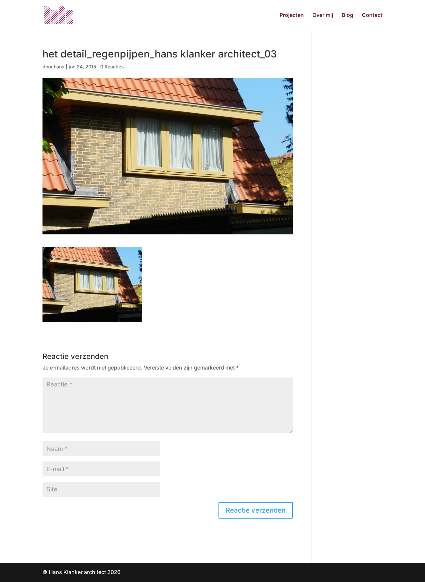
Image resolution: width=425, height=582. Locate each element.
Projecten (292, 15)
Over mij (322, 15)
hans (59, 66)
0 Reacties (112, 66)
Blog (347, 15)
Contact (372, 15)
